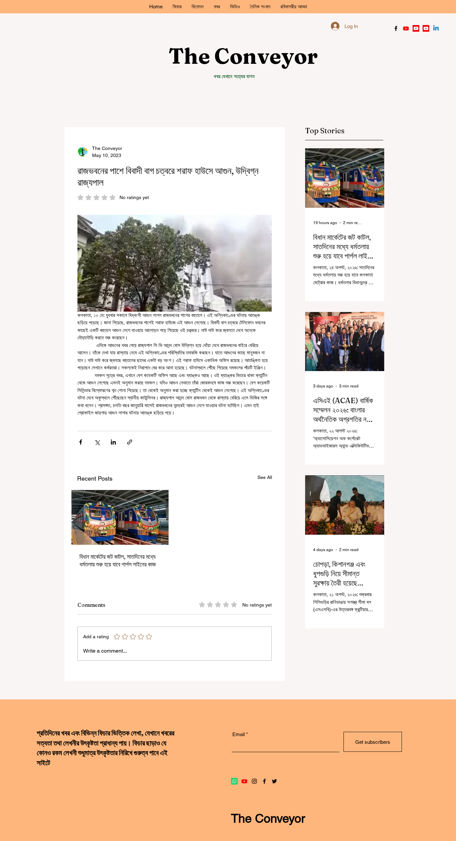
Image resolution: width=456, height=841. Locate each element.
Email (283, 146)
